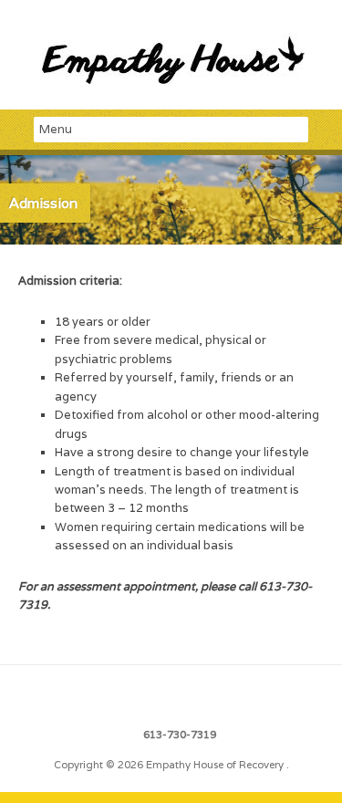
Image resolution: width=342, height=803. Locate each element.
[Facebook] (171, 696)
